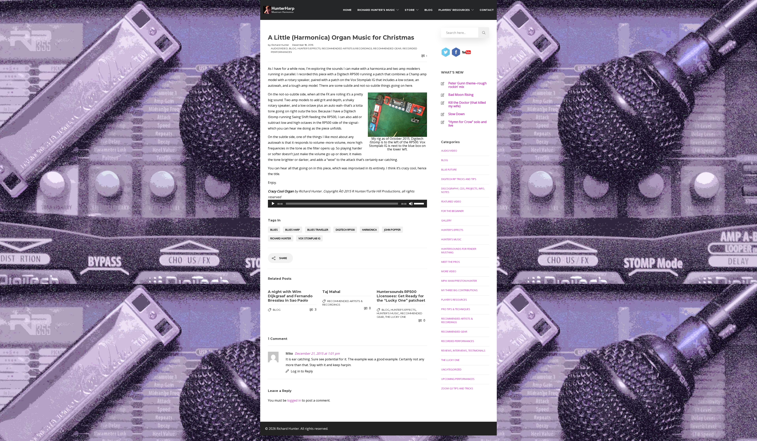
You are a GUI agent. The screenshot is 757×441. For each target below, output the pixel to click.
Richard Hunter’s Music (376, 9)
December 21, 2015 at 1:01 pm (317, 353)
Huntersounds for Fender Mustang (458, 250)
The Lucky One (395, 316)
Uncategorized (451, 369)
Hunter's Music (388, 313)
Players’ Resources (454, 9)
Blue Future (449, 169)
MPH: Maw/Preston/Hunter (459, 281)
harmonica (369, 229)
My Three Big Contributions (459, 290)
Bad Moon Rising (461, 94)
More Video (448, 271)
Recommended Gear (387, 48)
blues (274, 229)
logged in (294, 400)
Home (347, 9)
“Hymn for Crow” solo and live (467, 123)
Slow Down (456, 114)
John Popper (392, 229)
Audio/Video (279, 48)
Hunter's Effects (309, 48)
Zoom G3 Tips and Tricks (457, 388)
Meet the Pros (450, 262)
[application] (347, 204)
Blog (428, 9)
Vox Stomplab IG (309, 238)
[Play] (273, 204)
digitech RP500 (345, 229)
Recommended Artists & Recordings (347, 48)
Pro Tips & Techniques (455, 309)
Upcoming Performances (458, 379)
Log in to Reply (302, 371)
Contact (487, 9)
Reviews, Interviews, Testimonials (463, 350)
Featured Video (451, 201)
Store (410, 9)
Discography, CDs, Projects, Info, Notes (463, 190)
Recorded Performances (457, 341)
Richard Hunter (280, 44)
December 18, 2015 (302, 44)
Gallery (446, 220)
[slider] (419, 203)
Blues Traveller (317, 229)
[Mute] (411, 204)
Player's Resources (454, 299)
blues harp (292, 229)
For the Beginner (452, 211)
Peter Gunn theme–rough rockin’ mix (467, 85)
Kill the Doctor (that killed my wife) (467, 104)
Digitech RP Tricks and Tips (458, 179)
